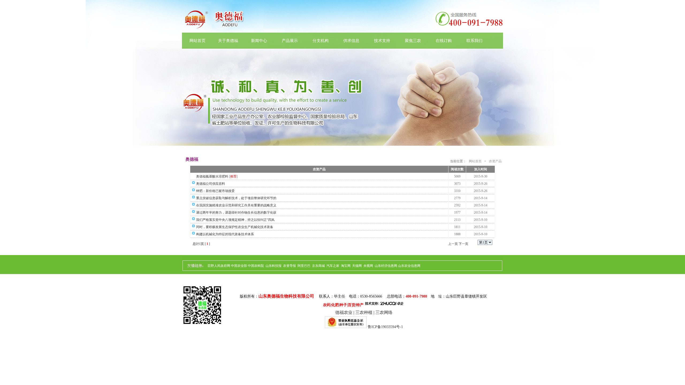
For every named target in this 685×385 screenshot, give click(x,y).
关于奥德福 (228, 40)
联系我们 (474, 40)
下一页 (463, 244)
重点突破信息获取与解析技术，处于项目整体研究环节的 (236, 198)
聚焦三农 (413, 40)
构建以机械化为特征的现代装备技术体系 (225, 234)
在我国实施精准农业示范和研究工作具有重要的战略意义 (236, 205)
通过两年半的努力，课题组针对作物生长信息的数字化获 (236, 212)
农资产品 (495, 161)
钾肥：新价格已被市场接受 (215, 191)
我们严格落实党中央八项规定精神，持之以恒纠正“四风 (235, 220)
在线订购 (444, 40)
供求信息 (351, 40)
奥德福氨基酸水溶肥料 (212, 176)
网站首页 (197, 40)
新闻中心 (259, 40)
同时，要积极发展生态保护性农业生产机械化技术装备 (234, 227)
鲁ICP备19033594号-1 (385, 327)
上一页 (453, 244)
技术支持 (382, 40)
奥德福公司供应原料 (210, 184)
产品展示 (290, 40)
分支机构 (321, 40)
